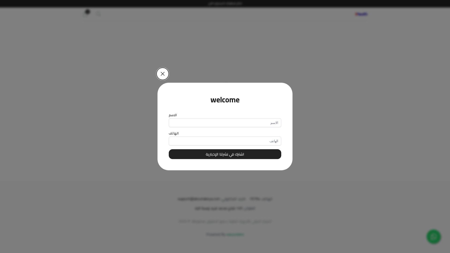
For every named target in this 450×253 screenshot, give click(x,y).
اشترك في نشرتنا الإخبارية (225, 154)
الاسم (173, 115)
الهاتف (174, 133)
